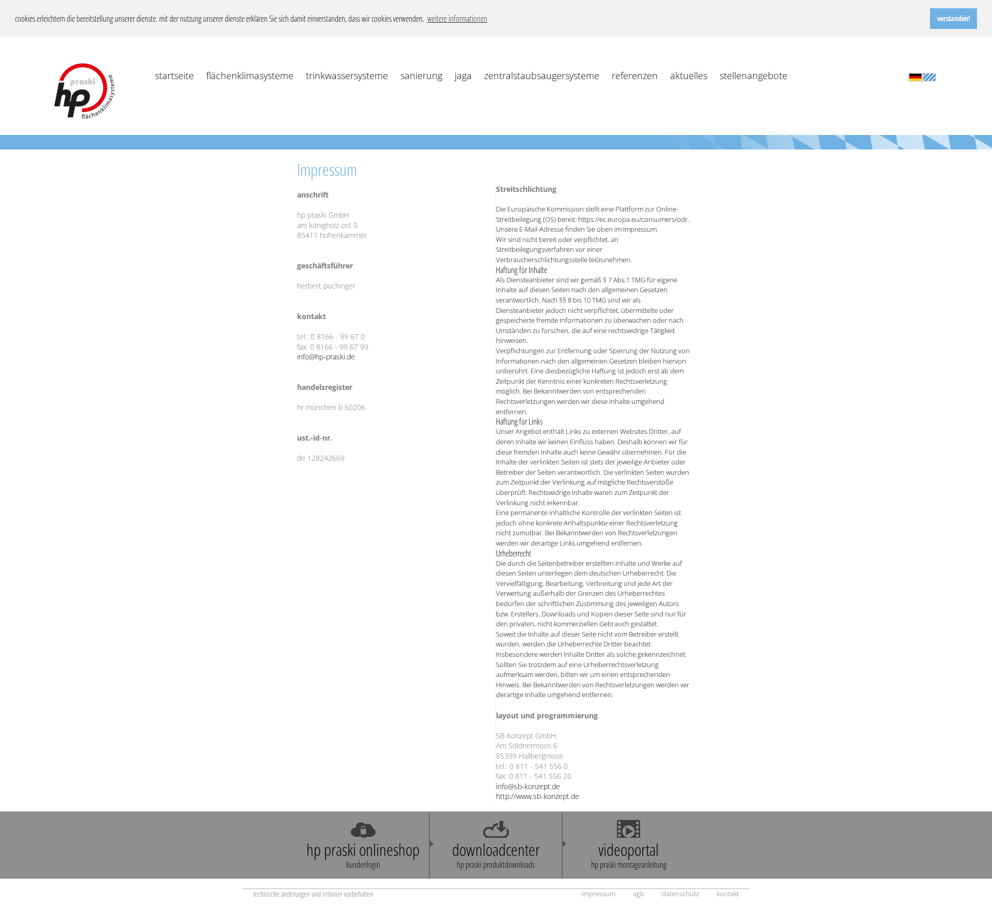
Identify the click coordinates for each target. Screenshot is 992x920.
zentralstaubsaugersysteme (541, 75)
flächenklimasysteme (249, 75)
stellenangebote (753, 75)
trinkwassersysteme (347, 75)
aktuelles (688, 75)
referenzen (635, 75)
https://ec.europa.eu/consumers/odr (633, 219)
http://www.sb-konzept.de (537, 796)
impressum (598, 893)
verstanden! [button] (953, 18)
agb (638, 893)
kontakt (728, 893)
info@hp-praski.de (326, 356)
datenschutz (680, 893)
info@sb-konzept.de (528, 786)
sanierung (421, 75)
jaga (463, 75)
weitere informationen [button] (457, 18)
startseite (174, 75)
